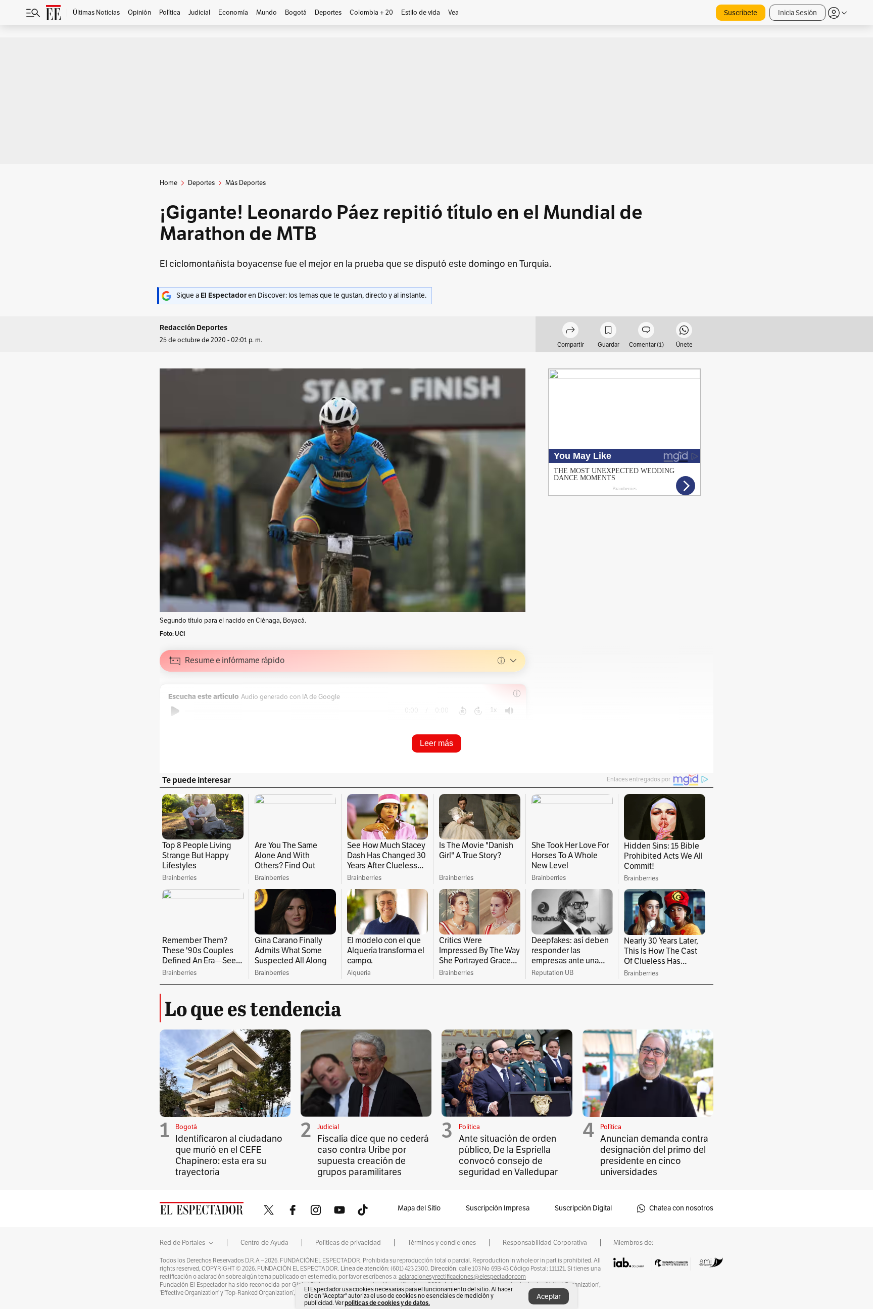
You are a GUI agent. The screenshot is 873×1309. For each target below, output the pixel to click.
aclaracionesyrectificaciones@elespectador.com (462, 1276)
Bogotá (186, 1127)
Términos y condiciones (442, 1242)
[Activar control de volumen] (509, 711)
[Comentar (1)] (646, 331)
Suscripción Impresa (497, 1208)
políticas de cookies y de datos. (387, 1302)
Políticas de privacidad (348, 1242)
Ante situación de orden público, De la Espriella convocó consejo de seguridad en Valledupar (508, 1155)
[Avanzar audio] (478, 711)
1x (493, 710)
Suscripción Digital (583, 1208)
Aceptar (549, 1296)
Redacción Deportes (193, 327)
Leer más (436, 743)
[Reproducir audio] (175, 711)
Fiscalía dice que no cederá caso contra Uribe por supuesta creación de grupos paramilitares (373, 1155)
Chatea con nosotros (681, 1208)
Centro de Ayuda (264, 1242)
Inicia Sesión (797, 13)
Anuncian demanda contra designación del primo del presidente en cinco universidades (654, 1155)
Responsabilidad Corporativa (545, 1242)
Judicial (328, 1127)
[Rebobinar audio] (462, 711)
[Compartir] (570, 331)
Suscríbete (740, 13)
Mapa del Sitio (419, 1208)
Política (469, 1127)
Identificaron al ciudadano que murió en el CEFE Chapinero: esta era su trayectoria (228, 1155)
